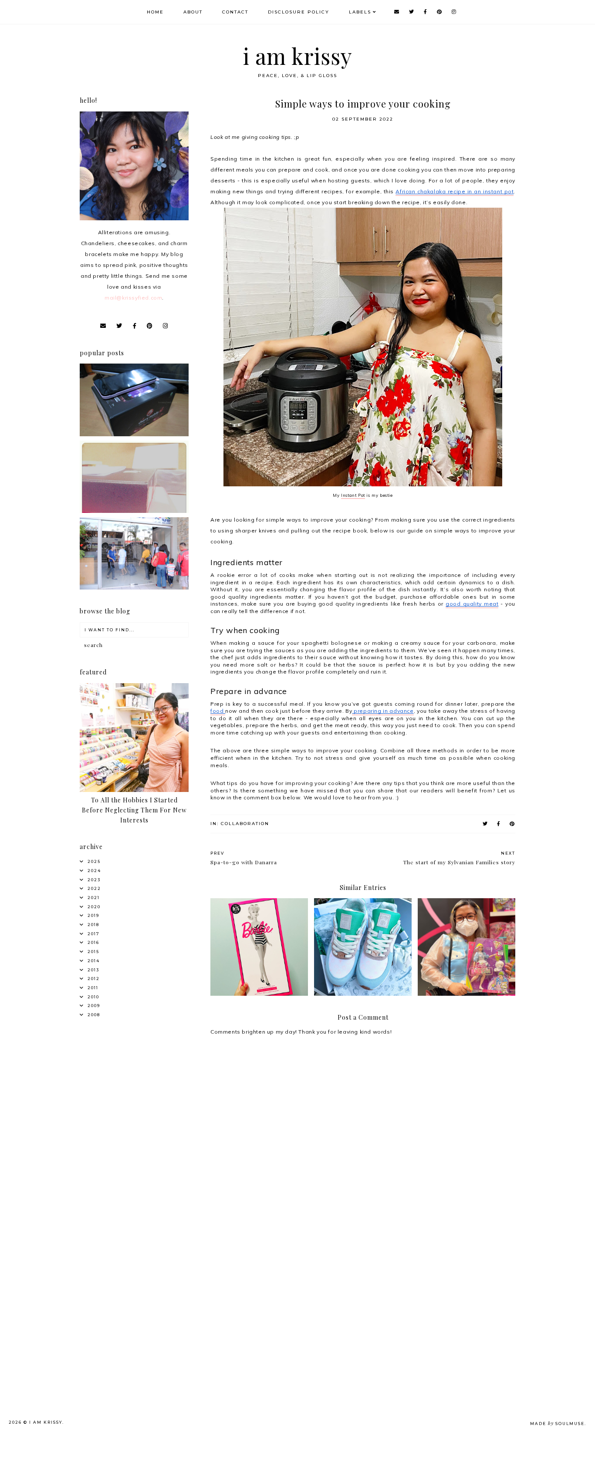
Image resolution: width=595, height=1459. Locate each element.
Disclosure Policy (298, 12)
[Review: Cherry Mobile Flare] (134, 434)
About (193, 12)
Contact (235, 12)
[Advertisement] (148, 1292)
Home (155, 12)
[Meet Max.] (134, 511)
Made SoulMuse (557, 1423)
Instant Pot (353, 495)
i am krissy (297, 56)
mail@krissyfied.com (133, 297)
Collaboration (245, 823)
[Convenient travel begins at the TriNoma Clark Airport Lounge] (134, 587)
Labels (360, 12)
